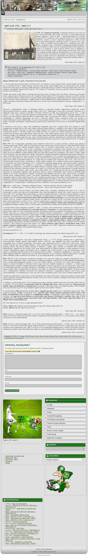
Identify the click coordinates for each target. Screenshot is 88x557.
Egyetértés (48, 549)
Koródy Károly (63, 336)
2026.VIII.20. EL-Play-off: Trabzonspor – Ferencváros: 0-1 (21, 506)
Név (6, 370)
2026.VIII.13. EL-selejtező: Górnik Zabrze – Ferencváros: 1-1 (21, 525)
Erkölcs (38, 549)
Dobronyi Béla (53, 336)
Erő (43, 549)
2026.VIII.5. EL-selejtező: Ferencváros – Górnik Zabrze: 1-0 (22, 539)
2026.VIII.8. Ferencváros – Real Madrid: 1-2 (26, 530)
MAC (69, 336)
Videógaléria (50, 408)
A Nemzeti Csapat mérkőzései (56, 423)
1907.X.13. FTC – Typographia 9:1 (15, 19)
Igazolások (8, 461)
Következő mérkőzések (19, 522)
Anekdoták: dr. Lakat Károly (23, 542)
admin (7, 511)
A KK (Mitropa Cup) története (56, 419)
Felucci (7, 537)
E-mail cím (8, 376)
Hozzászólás (9, 353)
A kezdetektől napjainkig (54, 416)
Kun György (20, 528)
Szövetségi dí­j (19, 338)
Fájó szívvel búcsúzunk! (19, 503)
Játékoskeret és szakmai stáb (14, 456)
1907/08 (13, 336)
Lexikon (49, 412)
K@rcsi (39, 29)
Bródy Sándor (44, 336)
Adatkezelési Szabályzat (54, 438)
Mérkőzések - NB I (11, 458)
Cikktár (49, 427)
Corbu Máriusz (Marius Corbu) (20, 515)
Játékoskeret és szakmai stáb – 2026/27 (20, 509)
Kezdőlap (49, 405)
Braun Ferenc (35, 336)
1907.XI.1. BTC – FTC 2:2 (75, 19)
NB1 (73, 336)
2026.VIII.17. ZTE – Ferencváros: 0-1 (22, 516)
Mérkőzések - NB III (11, 459)
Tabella (7, 463)
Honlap (7, 383)
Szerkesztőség (51, 434)
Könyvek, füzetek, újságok (55, 430)
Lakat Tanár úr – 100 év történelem (22, 537)
